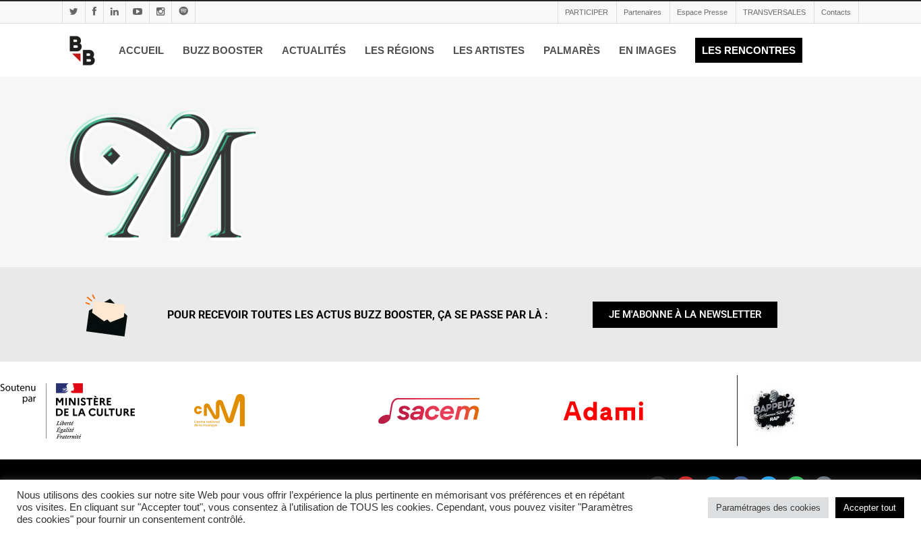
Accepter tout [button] (869, 508)
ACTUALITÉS (314, 50)
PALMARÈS (571, 50)
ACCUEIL (141, 50)
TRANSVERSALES (774, 12)
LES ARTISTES (489, 50)
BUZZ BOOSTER (223, 50)
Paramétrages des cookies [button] (768, 508)
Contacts (836, 12)
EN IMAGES (647, 50)
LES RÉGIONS (399, 50)
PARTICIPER (586, 12)
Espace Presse (702, 12)
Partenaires (642, 12)
